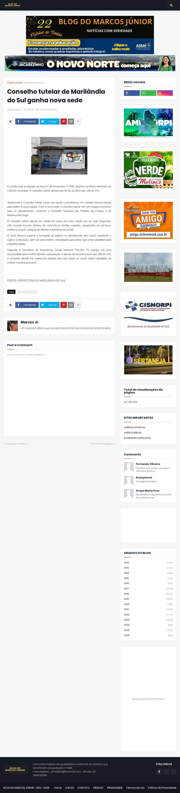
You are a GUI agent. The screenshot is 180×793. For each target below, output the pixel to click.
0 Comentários (48, 109)
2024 (148, 625)
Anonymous (144, 477)
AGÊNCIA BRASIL (133, 432)
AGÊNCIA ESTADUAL (135, 427)
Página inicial (14, 82)
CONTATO (84, 787)
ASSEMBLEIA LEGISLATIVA (137, 438)
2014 (148, 573)
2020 (148, 604)
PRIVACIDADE (115, 787)
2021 (148, 609)
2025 (148, 630)
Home (58, 787)
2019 (148, 599)
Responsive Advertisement (148, 699)
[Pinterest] (63, 121)
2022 (148, 614)
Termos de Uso (135, 787)
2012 (148, 562)
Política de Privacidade (162, 787)
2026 (148, 635)
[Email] (71, 121)
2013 (148, 568)
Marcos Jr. (30, 322)
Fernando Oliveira (148, 464)
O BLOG (69, 787)
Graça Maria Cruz (147, 490)
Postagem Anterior (16, 443)
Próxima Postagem (102, 443)
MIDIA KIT (98, 787)
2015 (148, 578)
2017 (148, 588)
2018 (148, 593)
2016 (148, 583)
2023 (148, 619)
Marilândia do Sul (34, 82)
